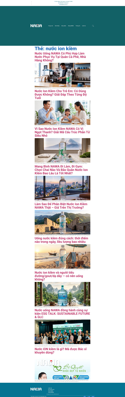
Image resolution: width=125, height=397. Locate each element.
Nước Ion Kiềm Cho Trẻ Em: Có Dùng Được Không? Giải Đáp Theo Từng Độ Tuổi (61, 94)
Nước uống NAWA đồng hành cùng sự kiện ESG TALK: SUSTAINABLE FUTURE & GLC (62, 313)
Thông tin (78, 25)
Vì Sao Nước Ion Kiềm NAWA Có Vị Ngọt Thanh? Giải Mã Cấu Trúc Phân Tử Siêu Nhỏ (62, 132)
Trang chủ (50, 25)
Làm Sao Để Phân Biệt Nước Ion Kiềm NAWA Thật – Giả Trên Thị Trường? (61, 205)
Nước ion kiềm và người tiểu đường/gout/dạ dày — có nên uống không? (59, 276)
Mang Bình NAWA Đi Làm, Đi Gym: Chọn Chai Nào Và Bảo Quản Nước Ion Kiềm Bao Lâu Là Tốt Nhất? (61, 170)
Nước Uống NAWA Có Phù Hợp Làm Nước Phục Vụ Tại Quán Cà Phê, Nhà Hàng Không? (60, 57)
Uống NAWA (71, 25)
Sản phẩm (63, 25)
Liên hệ (84, 25)
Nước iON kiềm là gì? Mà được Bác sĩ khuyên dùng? (61, 350)
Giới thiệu (57, 25)
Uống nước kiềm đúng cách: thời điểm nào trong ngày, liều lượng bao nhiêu (61, 240)
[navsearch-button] (93, 26)
